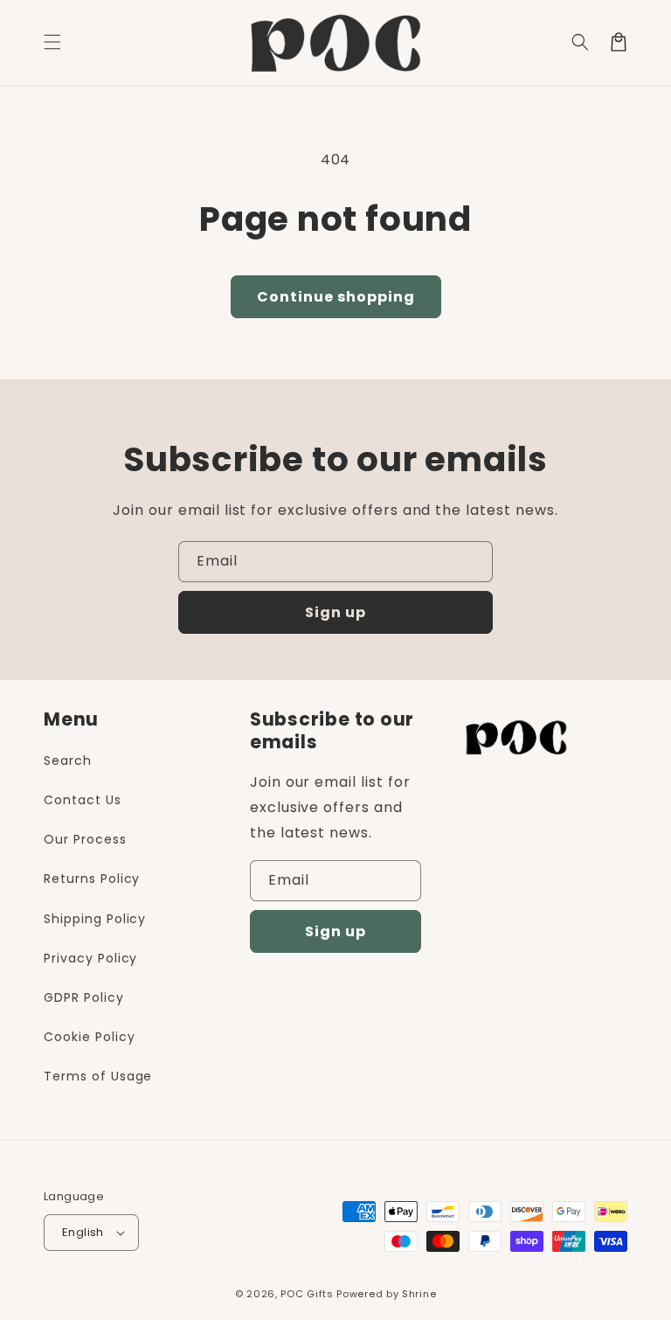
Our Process (85, 839)
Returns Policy (92, 878)
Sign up (335, 612)
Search (68, 760)
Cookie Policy (89, 1037)
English (83, 1232)
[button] (580, 42)
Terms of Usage (98, 1076)
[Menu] (52, 42)
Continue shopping (336, 297)
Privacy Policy (90, 958)
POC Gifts (306, 1294)
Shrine (419, 1294)
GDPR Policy (84, 997)
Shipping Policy (95, 918)
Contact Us (82, 800)
